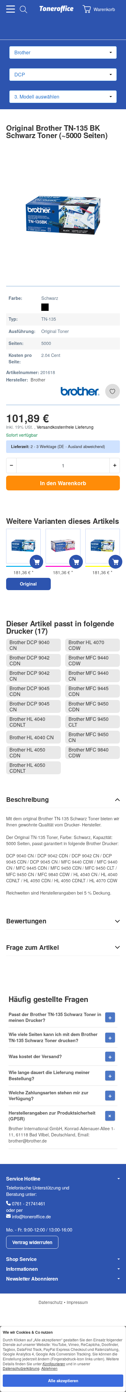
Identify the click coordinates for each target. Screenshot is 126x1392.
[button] (63, 799)
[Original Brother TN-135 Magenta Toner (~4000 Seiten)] (63, 546)
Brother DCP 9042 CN (29, 675)
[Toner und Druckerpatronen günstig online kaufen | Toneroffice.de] (56, 9)
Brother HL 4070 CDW (86, 645)
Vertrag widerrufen (32, 1242)
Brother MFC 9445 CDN (89, 691)
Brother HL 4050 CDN (27, 752)
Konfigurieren (54, 1363)
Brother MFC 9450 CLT (89, 721)
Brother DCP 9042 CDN (29, 660)
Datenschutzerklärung (21, 1368)
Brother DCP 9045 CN (29, 706)
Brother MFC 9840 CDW (89, 752)
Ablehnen (49, 1368)
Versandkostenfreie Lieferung (65, 427)
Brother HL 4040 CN (31, 737)
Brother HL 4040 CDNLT (27, 721)
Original (28, 584)
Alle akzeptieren (63, 1380)
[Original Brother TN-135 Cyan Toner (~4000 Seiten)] (23, 546)
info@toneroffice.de (31, 1216)
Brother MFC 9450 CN (89, 737)
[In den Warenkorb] (36, 562)
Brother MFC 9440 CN (89, 675)
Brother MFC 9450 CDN (89, 706)
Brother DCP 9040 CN (29, 645)
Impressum (77, 1302)
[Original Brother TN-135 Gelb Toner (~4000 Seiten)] (103, 546)
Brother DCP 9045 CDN (29, 691)
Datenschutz (51, 1302)
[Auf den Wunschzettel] (112, 391)
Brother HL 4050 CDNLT (27, 767)
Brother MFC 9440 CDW (89, 660)
